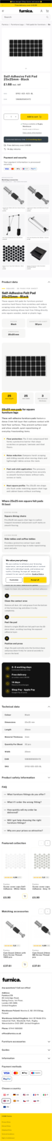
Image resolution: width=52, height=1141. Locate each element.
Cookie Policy (38, 574)
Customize (14, 580)
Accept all (35, 580)
